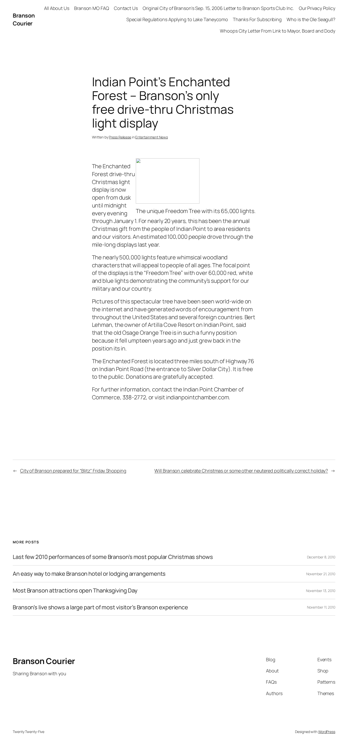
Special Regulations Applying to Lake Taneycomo (177, 19)
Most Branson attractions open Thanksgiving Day (75, 590)
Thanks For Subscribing (257, 19)
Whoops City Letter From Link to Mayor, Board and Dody (277, 31)
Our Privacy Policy (317, 8)
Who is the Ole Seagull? (311, 19)
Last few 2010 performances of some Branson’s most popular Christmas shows (113, 557)
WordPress (326, 731)
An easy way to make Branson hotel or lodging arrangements (89, 574)
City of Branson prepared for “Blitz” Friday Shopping (73, 471)
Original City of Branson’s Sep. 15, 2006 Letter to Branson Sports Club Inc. (218, 8)
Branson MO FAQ (91, 8)
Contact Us (126, 8)
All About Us (56, 8)
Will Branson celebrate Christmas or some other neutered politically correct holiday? (241, 471)
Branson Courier (24, 19)
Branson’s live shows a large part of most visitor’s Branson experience (100, 607)
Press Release (120, 137)
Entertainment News (151, 137)
